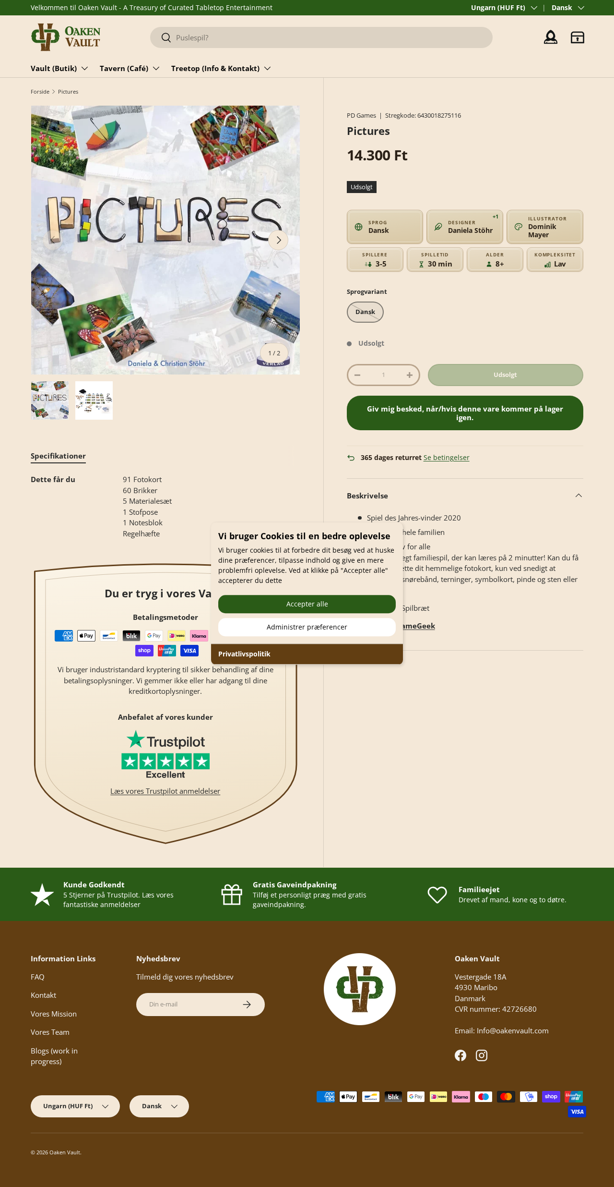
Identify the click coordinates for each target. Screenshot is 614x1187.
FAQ (38, 976)
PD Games (361, 115)
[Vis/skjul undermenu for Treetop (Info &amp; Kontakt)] (267, 68)
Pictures (68, 91)
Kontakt (43, 995)
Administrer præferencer (307, 626)
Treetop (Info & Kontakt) (215, 68)
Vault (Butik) (54, 68)
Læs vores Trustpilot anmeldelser (165, 791)
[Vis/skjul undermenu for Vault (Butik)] (84, 68)
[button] (577, 37)
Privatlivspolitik (244, 653)
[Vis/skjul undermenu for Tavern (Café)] (156, 68)
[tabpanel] (165, 506)
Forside (40, 91)
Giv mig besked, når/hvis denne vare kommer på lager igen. (465, 413)
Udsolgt (505, 374)
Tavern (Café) (124, 68)
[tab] (58, 455)
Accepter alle (307, 603)
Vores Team (50, 1032)
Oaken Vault (64, 1152)
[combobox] (321, 37)
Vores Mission (54, 1013)
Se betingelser (447, 457)
